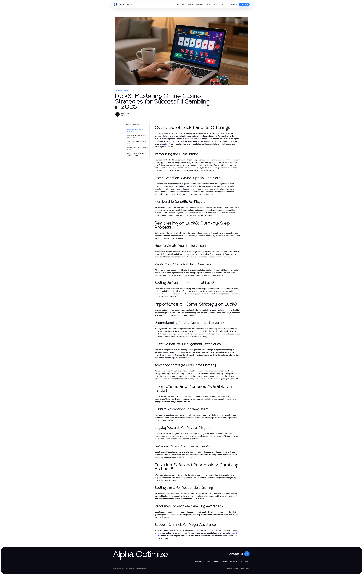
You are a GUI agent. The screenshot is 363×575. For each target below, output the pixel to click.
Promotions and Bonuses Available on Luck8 (137, 148)
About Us (229, 568)
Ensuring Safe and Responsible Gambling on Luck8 (136, 154)
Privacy (236, 568)
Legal (247, 568)
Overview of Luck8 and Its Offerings (135, 130)
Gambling (118, 90)
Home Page (199, 561)
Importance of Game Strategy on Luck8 (137, 142)
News (209, 561)
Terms (242, 568)
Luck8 (168, 144)
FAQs (216, 561)
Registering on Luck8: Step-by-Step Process (136, 136)
